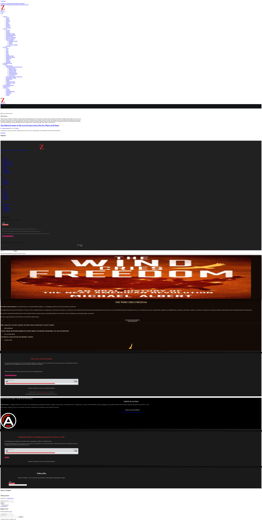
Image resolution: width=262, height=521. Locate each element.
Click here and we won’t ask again (43, 392)
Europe (7, 54)
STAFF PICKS (6, 86)
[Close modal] (1, 493)
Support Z (8, 94)
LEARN (5, 64)
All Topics (8, 46)
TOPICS (5, 28)
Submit (15, 251)
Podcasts (8, 20)
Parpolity (11, 42)
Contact (7, 95)
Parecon (10, 43)
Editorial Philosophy (10, 91)
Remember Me (5, 505)
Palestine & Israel (10, 55)
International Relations (11, 35)
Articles (7, 17)
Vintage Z (8, 84)
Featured (8, 21)
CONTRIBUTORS (7, 63)
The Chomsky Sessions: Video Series (14, 76)
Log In (2, 503)
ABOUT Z (5, 87)
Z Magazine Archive (10, 81)
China (7, 53)
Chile (7, 52)
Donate (2, 10)
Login (10, 511)
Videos (7, 19)
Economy (8, 32)
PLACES (5, 47)
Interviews (8, 25)
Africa (7, 48)
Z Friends (8, 90)
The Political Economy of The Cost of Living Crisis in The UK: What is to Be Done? (30, 125)
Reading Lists (9, 79)
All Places (8, 62)
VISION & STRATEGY (8, 85)
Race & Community (10, 38)
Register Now (10, 498)
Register (21, 516)
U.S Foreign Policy (13, 74)
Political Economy (13, 69)
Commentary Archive (10, 82)
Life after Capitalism (13, 44)
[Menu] (1, 14)
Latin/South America (10, 57)
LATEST (5, 16)
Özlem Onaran (5, 128)
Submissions (8, 92)
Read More (3, 133)
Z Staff (7, 89)
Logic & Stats (12, 75)
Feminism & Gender (10, 33)
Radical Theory (12, 68)
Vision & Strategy (10, 40)
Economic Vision (12, 70)
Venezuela (8, 60)
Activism (8, 30)
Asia (7, 49)
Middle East (8, 58)
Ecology (8, 31)
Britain (17, 128)
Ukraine (7, 59)
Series (7, 22)
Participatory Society (13, 41)
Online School (9, 65)
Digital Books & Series (11, 78)
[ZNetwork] (3, 9)
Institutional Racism (13, 73)
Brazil (7, 51)
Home (2, 104)
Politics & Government (11, 37)
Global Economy (12, 71)
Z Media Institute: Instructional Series (14, 67)
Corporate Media (9, 36)
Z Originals (8, 27)
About (2, 201)
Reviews (8, 26)
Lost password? (4, 506)
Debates (7, 24)
